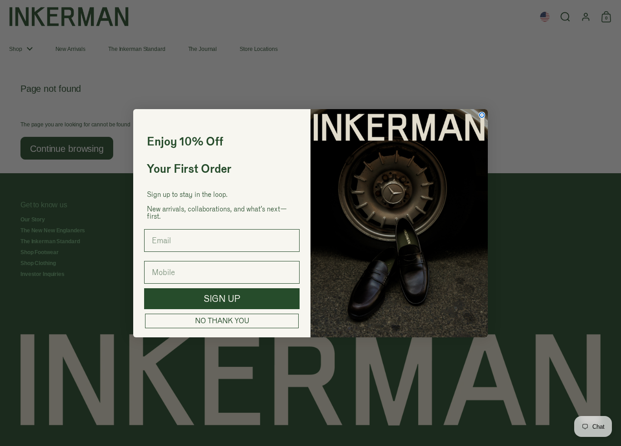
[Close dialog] (482, 115)
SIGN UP (222, 298)
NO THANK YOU (222, 320)
